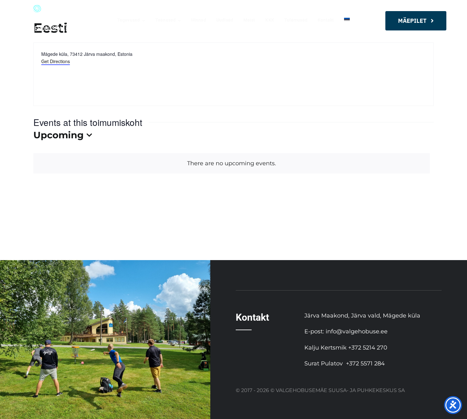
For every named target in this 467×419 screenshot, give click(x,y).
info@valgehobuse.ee (357, 331)
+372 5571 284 (365, 363)
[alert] (231, 163)
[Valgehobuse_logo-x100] (46, 7)
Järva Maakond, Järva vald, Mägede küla (362, 315)
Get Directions (55, 61)
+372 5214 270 (367, 347)
